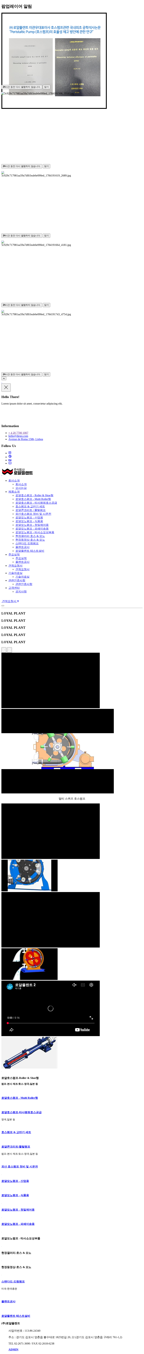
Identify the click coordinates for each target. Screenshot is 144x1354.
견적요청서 (15, 565)
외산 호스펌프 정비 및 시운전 (19, 1166)
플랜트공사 (22, 547)
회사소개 (14, 480)
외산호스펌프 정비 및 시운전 (33, 513)
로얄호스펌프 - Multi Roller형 (33, 499)
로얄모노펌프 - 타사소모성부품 (34, 532)
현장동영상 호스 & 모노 (30, 539)
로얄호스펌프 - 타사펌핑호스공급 (36, 502)
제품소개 (14, 491)
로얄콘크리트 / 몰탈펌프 (30, 510)
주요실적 (14, 554)
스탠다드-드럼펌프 (13, 1281)
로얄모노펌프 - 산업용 (29, 517)
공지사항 (21, 591)
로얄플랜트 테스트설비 (29, 550)
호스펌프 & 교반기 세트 (30, 506)
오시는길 (21, 487)
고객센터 (14, 587)
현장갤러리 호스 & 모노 (30, 536)
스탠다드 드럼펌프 (27, 543)
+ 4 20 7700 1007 (18, 432)
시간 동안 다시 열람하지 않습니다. (22, 87)
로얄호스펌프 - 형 (19, 1097)
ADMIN (13, 1349)
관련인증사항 (16, 580)
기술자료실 (15, 573)
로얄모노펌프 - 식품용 (29, 521)
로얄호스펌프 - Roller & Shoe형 (34, 495)
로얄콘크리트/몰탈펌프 (15, 1146)
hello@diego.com (18, 435)
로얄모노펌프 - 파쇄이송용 (32, 528)
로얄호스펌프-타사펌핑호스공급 (21, 1112)
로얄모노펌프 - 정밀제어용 (32, 524)
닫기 (46, 87)
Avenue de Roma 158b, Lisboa (25, 439)
